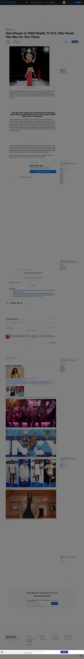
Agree (64, 652)
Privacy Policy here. (28, 653)
